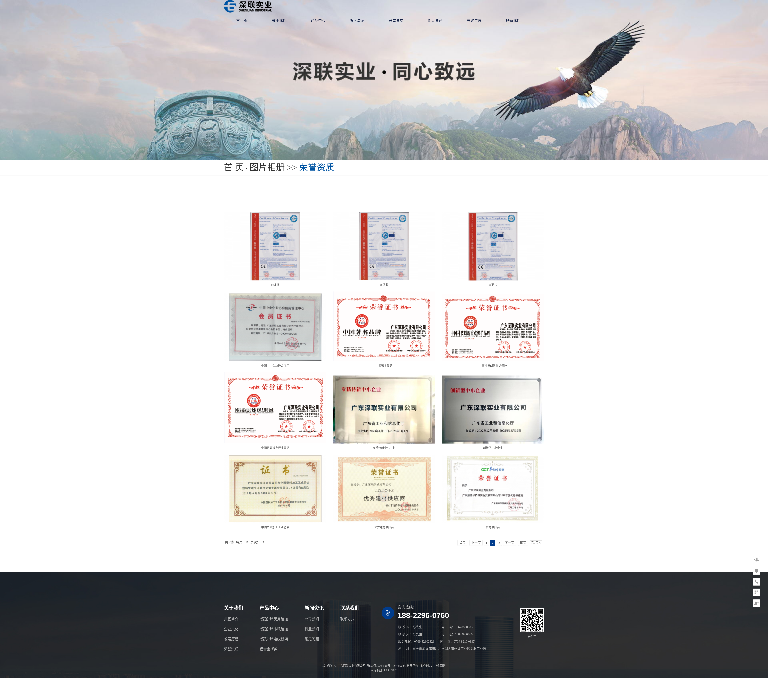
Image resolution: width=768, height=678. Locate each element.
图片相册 (267, 167)
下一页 (509, 543)
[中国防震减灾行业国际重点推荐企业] (275, 408)
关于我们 (279, 21)
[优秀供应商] (493, 489)
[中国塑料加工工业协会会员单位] (275, 489)
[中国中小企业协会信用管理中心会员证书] (275, 327)
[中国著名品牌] (384, 326)
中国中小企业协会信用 (275, 365)
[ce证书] (275, 246)
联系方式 (347, 619)
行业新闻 (312, 629)
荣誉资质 (396, 21)
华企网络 (440, 665)
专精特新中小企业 (384, 447)
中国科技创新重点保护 (493, 365)
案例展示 (357, 21)
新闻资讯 (435, 21)
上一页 (476, 543)
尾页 (523, 543)
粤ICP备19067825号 (378, 665)
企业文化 (231, 629)
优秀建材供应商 (384, 527)
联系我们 (513, 21)
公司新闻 (312, 619)
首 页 (241, 21)
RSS (386, 670)
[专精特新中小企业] (384, 410)
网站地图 (376, 670)
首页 (462, 543)
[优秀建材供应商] (384, 489)
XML (394, 670)
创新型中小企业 (493, 447)
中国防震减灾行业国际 (275, 447)
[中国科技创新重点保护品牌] (493, 327)
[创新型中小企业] (493, 410)
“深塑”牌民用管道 (274, 619)
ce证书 (275, 284)
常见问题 (312, 639)
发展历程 (231, 639)
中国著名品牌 (384, 365)
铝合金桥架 (269, 649)
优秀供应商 (493, 527)
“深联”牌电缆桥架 (274, 639)
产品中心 (318, 21)
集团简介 (231, 619)
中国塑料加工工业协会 (275, 527)
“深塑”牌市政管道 (274, 629)
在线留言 (474, 21)
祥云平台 (412, 665)
